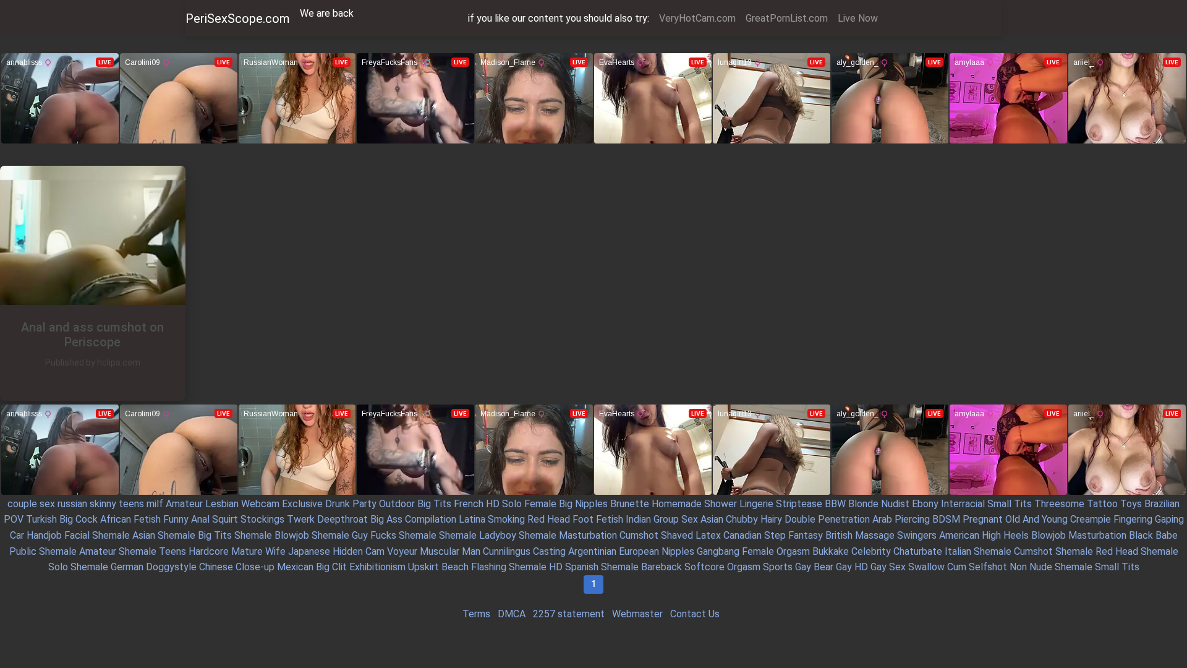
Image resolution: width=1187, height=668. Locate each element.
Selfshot (988, 567)
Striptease (799, 504)
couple (22, 504)
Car (17, 535)
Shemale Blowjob (271, 535)
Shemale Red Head (1096, 551)
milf (155, 504)
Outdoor (397, 504)
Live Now (858, 18)
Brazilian (1162, 504)
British (839, 535)
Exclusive (302, 504)
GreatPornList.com (787, 18)
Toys (1131, 504)
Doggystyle (171, 567)
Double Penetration (827, 519)
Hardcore (209, 551)
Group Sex (675, 519)
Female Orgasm (776, 551)
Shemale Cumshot (1013, 551)
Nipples (678, 551)
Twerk (301, 519)
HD (493, 504)
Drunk (337, 504)
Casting (549, 551)
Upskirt (423, 567)
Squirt (225, 519)
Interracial (963, 504)
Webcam (260, 504)
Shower (720, 504)
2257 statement (569, 614)
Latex (708, 535)
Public (22, 551)
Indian (638, 519)
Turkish (41, 519)
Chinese (216, 567)
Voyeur (402, 551)
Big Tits (434, 504)
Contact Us (695, 614)
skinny (103, 504)
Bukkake (830, 551)
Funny (176, 519)
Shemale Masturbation (568, 535)
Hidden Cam (359, 551)
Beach (455, 567)
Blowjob (1048, 535)
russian (72, 504)
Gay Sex (888, 567)
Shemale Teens (152, 551)
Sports (778, 567)
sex (47, 504)
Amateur (184, 504)
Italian (958, 551)
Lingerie (756, 504)
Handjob (44, 535)
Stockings (262, 519)
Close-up (255, 567)
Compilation (430, 519)
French (468, 504)
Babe (1166, 535)
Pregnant (983, 519)
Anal (200, 519)
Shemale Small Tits (1097, 567)
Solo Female (529, 504)
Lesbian (222, 504)
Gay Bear (814, 567)
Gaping (1169, 519)
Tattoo (1102, 504)
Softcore (704, 567)
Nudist (895, 504)
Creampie (1090, 519)
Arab (882, 519)
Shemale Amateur (77, 551)
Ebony (925, 504)
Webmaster (637, 614)
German (127, 567)
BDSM (946, 519)
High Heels (1005, 535)
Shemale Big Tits (195, 535)
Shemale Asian (123, 535)
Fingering (1132, 519)
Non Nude (1031, 567)
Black (1141, 535)
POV (13, 519)
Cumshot (638, 535)
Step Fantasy (793, 535)
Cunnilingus (506, 551)
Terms (476, 614)
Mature (247, 551)
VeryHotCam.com (697, 18)
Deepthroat (342, 519)
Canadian (742, 535)
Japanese (309, 551)
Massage (875, 535)
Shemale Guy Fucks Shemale (374, 535)
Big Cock (78, 519)
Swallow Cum (937, 567)
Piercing (912, 519)
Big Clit (331, 567)
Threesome (1059, 504)
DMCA (511, 614)
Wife (275, 551)
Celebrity (871, 551)
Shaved (677, 535)
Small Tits (1009, 504)
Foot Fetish (597, 519)
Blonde (863, 504)
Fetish (147, 519)
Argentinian (592, 551)
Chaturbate (917, 551)
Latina (472, 519)
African (115, 519)
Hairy (771, 519)
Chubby (742, 519)
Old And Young (1036, 519)
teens (131, 504)
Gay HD (852, 567)
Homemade (677, 504)
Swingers (917, 535)
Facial (77, 535)
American (959, 535)
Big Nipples (583, 504)
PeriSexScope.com (237, 18)
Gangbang (718, 551)
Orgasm (743, 567)
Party (364, 504)
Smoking (506, 519)
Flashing (488, 567)
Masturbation (1097, 535)
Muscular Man (450, 551)
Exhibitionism (377, 567)
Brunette (629, 504)
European (639, 551)
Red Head (548, 519)
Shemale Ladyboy (477, 535)
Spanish (581, 567)
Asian (711, 519)
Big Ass (386, 519)
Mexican (295, 567)
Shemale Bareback (641, 567)
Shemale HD (536, 567)
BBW (835, 504)
